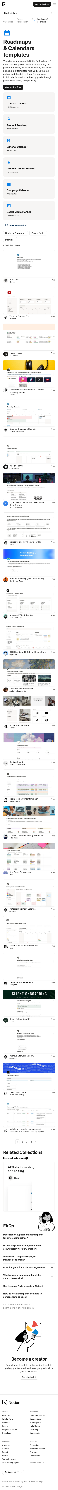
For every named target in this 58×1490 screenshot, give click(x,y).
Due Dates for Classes (20, 872)
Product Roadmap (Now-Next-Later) (26, 578)
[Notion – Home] (4, 4)
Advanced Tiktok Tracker (21, 615)
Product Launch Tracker (21, 168)
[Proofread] (29, 263)
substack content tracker (21, 688)
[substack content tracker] (29, 672)
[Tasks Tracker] (29, 337)
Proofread (14, 279)
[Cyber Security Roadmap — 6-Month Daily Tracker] (29, 486)
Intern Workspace (17, 1092)
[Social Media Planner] (29, 709)
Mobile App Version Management (25, 1129)
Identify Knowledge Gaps (21, 982)
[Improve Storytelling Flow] (29, 1039)
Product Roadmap (17, 125)
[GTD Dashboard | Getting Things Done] (29, 636)
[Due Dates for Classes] (29, 856)
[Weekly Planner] (29, 449)
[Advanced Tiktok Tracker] (29, 599)
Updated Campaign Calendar (23, 429)
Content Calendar (17, 103)
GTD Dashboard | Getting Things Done (27, 652)
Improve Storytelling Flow (21, 1055)
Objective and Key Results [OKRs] (25, 542)
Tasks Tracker (16, 353)
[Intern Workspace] (29, 1076)
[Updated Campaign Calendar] (29, 413)
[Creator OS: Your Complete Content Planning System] (29, 373)
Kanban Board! (16, 762)
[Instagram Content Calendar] (29, 893)
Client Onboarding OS (19, 1019)
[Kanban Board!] (29, 746)
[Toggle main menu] (54, 4)
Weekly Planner (16, 465)
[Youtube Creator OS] (29, 300)
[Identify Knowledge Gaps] (29, 966)
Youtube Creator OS (19, 316)
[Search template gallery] (51, 13)
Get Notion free (13, 87)
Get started (29, 1377)
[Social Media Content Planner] (29, 782)
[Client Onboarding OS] (29, 1003)
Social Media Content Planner (23, 799)
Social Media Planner (19, 211)
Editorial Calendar (17, 146)
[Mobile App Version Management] (29, 1113)
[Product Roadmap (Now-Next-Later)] (29, 562)
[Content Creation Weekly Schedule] (29, 819)
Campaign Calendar (18, 190)
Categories (8, 22)
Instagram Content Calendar (22, 909)
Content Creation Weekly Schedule (26, 835)
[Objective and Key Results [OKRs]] (29, 525)
